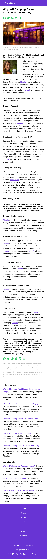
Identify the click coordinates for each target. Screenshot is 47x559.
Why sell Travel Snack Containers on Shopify (20, 404)
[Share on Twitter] (8, 18)
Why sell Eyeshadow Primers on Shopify (19, 490)
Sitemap (23, 536)
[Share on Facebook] (4, 18)
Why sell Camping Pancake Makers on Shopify (21, 419)
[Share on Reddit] (16, 18)
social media (14, 180)
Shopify (23, 82)
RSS (23, 522)
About (23, 509)
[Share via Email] (24, 18)
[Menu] (43, 3)
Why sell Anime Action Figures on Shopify (19, 466)
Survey (23, 517)
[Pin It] (12, 18)
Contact (24, 513)
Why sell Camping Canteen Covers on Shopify (21, 446)
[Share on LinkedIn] (20, 18)
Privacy (23, 531)
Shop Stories (10, 3)
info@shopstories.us (23, 550)
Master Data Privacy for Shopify (15, 478)
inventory (6, 251)
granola (20, 123)
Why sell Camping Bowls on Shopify (17, 433)
